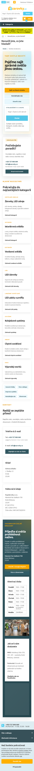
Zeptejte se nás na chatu (17, 451)
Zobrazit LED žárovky (12, 286)
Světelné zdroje (11, 197)
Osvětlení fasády (10, 257)
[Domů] (2, 36)
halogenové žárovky (11, 208)
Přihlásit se (30, 2)
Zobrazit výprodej (11, 378)
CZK (3, 2)
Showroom (22, 396)
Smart (7, 339)
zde (21, 756)
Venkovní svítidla (13, 251)
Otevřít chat (17, 101)
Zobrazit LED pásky (11, 309)
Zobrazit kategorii (11, 215)
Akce (6, 362)
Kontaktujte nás (17, 96)
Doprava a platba (10, 391)
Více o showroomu (17, 572)
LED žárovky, (8, 206)
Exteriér (8, 247)
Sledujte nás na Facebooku (13, 677)
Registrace (23, 2)
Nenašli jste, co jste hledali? (16, 36)
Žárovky (9, 201)
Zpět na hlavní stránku (17, 90)
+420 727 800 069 (11, 162)
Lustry (7, 231)
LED (6, 270)
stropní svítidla (13, 231)
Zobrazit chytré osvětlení (13, 355)
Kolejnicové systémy (15, 321)
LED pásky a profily (14, 298)
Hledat (28, 13)
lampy (6, 234)
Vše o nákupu (23, 387)
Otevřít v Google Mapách (17, 566)
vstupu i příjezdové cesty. (17, 259)
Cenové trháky (10, 387)
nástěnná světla (23, 231)
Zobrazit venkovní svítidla (13, 263)
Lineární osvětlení (12, 293)
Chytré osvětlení (13, 344)
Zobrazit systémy (10, 332)
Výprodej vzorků (13, 367)
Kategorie (9, 24)
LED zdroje (19, 201)
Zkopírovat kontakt (17, 171)
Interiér (8, 222)
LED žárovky (11, 274)
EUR (8, 2)
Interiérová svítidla (14, 226)
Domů (4, 49)
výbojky (19, 206)
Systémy (8, 316)
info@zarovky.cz (11, 164)
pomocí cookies (23, 750)
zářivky (15, 206)
